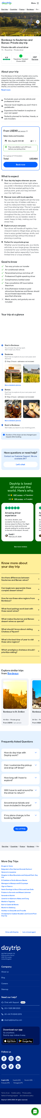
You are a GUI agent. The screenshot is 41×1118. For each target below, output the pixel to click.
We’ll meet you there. (12, 350)
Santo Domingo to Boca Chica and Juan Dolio (17, 889)
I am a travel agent (29, 932)
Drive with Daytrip (11, 932)
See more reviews (20, 547)
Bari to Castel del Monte (10, 904)
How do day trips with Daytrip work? (15, 753)
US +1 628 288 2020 (12, 1008)
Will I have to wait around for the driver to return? (18, 791)
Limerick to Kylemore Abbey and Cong (15, 898)
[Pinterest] (4, 1066)
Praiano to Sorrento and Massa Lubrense (16, 892)
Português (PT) (18, 1083)
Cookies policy (16, 1093)
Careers (4, 983)
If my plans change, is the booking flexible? (17, 816)
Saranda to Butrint (8, 895)
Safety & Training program (9, 1095)
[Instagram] (11, 1058)
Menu (33, 3)
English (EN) (5, 1080)
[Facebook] (4, 1058)
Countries (13, 9)
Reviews (35, 59)
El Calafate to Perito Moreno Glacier (14, 880)
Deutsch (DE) (28, 1080)
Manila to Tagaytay (8, 901)
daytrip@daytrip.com (13, 1020)
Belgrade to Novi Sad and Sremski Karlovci (16, 869)
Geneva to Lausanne (8, 872)
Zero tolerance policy (26, 1095)
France (21, 9)
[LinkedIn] (18, 1058)
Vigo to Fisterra (6, 886)
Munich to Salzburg (8, 907)
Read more (5, 90)
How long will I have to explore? (15, 779)
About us (5, 972)
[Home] (6, 3)
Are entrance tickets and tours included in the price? (17, 804)
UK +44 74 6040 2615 (13, 1014)
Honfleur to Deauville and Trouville (13, 911)
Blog (3, 978)
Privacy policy (26, 1093)
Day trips (4, 9)
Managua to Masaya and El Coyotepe (14, 883)
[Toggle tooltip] (27, 131)
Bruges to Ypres (7, 866)
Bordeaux (30, 9)
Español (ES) (16, 1080)
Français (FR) (5, 1083)
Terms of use (5, 1093)
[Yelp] (18, 1066)
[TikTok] (11, 1066)
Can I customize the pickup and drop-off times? (18, 766)
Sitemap (4, 989)
